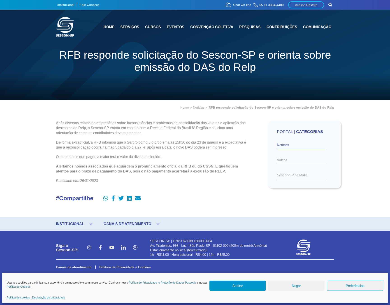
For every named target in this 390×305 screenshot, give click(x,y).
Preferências (355, 286)
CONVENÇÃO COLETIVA (211, 27)
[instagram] (89, 248)
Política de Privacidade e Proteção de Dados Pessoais (162, 282)
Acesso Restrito (306, 5)
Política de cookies (18, 297)
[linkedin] (123, 248)
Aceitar (237, 286)
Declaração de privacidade (48, 297)
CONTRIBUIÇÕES (282, 27)
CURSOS (153, 27)
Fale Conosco (90, 5)
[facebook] (100, 248)
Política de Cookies (18, 286)
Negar (296, 286)
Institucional (65, 5)
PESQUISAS (250, 27)
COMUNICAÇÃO (317, 27)
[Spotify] (135, 248)
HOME (109, 27)
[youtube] (111, 248)
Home (184, 107)
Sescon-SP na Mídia (292, 175)
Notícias (198, 107)
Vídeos (282, 160)
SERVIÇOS (129, 27)
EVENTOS (175, 27)
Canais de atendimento (74, 267)
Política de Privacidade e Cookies (125, 267)
